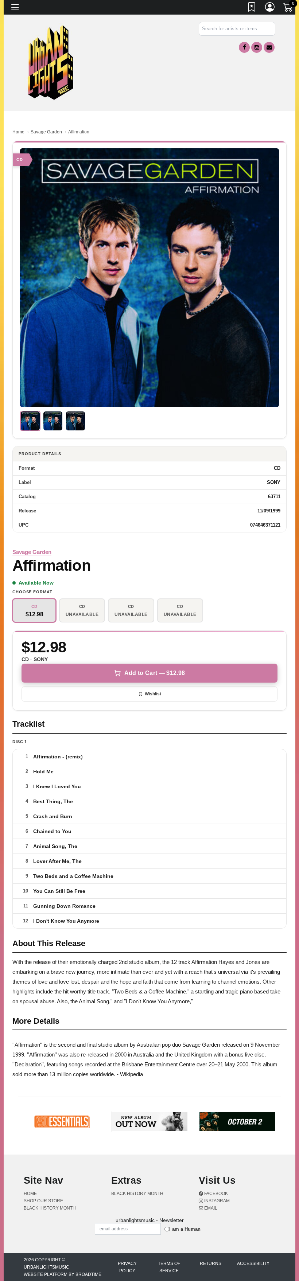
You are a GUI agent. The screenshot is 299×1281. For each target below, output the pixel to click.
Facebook (215, 1193)
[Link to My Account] (270, 8)
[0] (288, 8)
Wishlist (153, 693)
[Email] (269, 47)
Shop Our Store (43, 1200)
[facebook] (244, 47)
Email (210, 1208)
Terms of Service (169, 1267)
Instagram (216, 1200)
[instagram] (257, 47)
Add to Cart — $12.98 (154, 673)
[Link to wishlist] (252, 8)
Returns (210, 1263)
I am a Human (185, 1229)
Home (18, 131)
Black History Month (50, 1208)
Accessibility (253, 1263)
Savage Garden (46, 131)
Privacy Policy (127, 1267)
